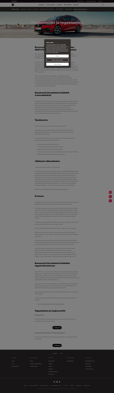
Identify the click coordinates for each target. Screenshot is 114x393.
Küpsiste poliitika (55, 52)
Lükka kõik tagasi (57, 64)
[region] (57, 53)
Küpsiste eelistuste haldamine (57, 60)
